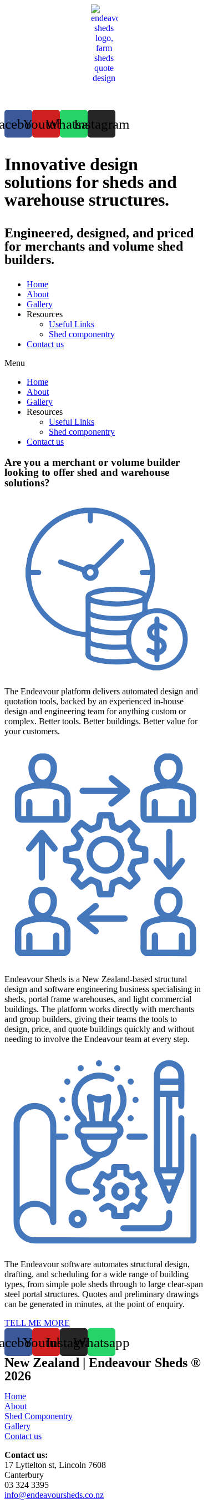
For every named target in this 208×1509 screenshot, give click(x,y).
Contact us (45, 344)
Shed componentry (82, 334)
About (38, 294)
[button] (104, 363)
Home (37, 284)
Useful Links (71, 324)
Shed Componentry (38, 1416)
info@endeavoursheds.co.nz (54, 1495)
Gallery (40, 304)
